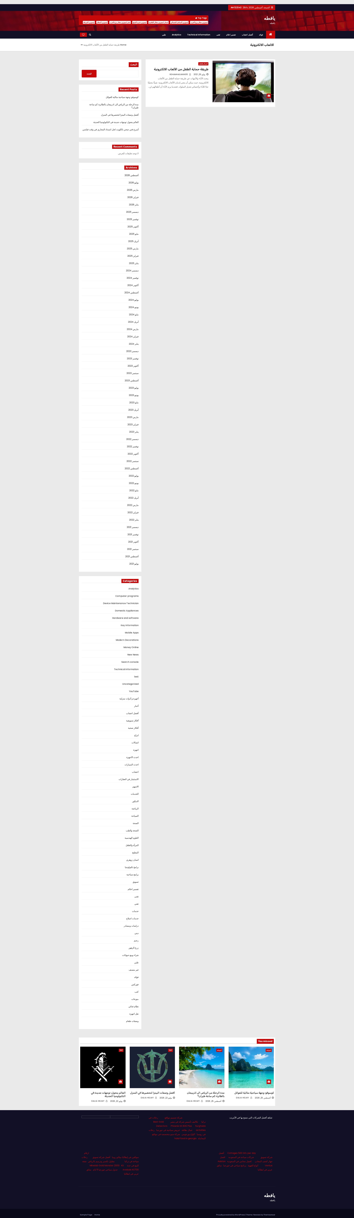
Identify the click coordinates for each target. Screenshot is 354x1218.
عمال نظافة (187, 1130)
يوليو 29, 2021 (199, 74)
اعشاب (135, 772)
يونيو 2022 (134, 483)
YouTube (134, 691)
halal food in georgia (185, 1138)
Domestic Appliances (127, 610)
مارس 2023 (133, 417)
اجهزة (136, 750)
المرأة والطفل (203, 64)
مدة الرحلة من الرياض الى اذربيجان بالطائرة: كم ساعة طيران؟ (114, 106)
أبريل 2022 (133, 497)
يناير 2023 (134, 431)
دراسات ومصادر (131, 925)
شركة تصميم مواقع (173, 1117)
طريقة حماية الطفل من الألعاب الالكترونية (181, 69)
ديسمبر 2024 (132, 270)
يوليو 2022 (134, 475)
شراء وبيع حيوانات (130, 955)
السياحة (135, 815)
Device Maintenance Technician (121, 603)
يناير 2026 (134, 204)
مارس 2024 (133, 329)
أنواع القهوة (253, 1165)
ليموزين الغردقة (88, 22)
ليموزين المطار (102, 22)
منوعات (135, 999)
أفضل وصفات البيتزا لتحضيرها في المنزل (120, 114)
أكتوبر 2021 (133, 541)
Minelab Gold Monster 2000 (104, 1165)
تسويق (136, 881)
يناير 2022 (134, 519)
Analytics (176, 34)
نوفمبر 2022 (133, 446)
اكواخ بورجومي (188, 1134)
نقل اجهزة (134, 1013)
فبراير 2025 (133, 256)
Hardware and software (125, 618)
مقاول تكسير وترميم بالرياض (101, 1161)
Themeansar (269, 1214)
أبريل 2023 (133, 409)
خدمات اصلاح (132, 918)
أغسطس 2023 (132, 380)
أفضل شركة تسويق (101, 1157)
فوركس (135, 984)
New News (133, 654)
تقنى (218, 34)
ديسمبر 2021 (133, 527)
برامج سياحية (133, 874)
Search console (130, 662)
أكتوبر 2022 (133, 453)
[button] (90, 34)
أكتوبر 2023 (133, 365)
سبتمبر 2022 (133, 461)
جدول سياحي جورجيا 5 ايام (105, 1169)
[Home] (270, 35)
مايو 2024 (134, 314)
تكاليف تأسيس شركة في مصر (184, 1121)
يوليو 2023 (134, 387)
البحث (133, 64)
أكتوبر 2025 (133, 226)
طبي (164, 34)
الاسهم (135, 786)
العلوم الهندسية (132, 837)
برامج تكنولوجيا (132, 867)
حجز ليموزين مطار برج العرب (120, 22)
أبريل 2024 (133, 321)
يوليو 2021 (134, 563)
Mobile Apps (132, 632)
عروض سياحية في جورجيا (168, 1130)
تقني (136, 903)
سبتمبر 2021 (133, 549)
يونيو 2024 (134, 307)
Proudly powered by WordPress (230, 1214)
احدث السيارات (132, 764)
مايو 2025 (134, 234)
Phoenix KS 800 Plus (181, 1126)
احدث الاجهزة (132, 757)
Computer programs (127, 596)
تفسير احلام (231, 34)
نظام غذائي (133, 1006)
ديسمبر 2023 (132, 351)
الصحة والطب (132, 830)
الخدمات (135, 793)
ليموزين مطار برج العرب (199, 22)
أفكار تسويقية (132, 720)
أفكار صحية (133, 728)
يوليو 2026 (134, 182)
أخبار (136, 706)
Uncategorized (130, 684)
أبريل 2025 (133, 241)
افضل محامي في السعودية (239, 1161)
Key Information (130, 625)
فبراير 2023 (133, 424)
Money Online (131, 647)
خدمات (135, 911)
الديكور (135, 801)
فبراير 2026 (133, 197)
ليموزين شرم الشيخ (139, 22)
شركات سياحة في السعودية (241, 1157)
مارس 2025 (133, 248)
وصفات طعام (132, 1021)
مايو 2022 (134, 490)
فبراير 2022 (133, 512)
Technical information (198, 34)
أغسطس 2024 (131, 292)
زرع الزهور (134, 947)
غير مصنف (134, 969)
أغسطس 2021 (132, 556)
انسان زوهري (132, 859)
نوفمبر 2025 (133, 219)
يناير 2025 (134, 263)
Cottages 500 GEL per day (241, 1153)
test (136, 676)
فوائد (261, 34)
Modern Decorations (127, 640)
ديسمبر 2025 (132, 212)
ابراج (136, 735)
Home (123, 44)
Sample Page (86, 1214)
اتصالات (135, 742)
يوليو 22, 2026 (166, 1097)
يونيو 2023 (134, 395)
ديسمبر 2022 (132, 439)
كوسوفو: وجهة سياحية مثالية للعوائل (122, 97)
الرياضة (135, 808)
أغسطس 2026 (132, 175)
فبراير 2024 (133, 336)
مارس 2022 (133, 505)
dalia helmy (243, 1098)
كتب (137, 991)
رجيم (136, 940)
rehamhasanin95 (179, 74)
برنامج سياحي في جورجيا (234, 1165)
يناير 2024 (134, 343)
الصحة (136, 823)
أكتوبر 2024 (133, 285)
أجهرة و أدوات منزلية (129, 698)
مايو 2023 (134, 402)
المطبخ (135, 852)
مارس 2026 (133, 190)
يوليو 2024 (133, 299)
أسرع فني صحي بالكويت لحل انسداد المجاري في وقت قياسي (110, 129)
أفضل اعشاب (247, 34)
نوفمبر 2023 (133, 358)
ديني (137, 933)
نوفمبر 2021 (133, 534)
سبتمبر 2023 (133, 373)
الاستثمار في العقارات (129, 779)
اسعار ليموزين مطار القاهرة (158, 22)
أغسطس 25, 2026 (263, 1097)
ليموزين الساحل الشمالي (179, 22)
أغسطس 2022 (132, 468)
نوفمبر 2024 (133, 278)
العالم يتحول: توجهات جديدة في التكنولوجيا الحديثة (116, 122)
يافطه (269, 18)
